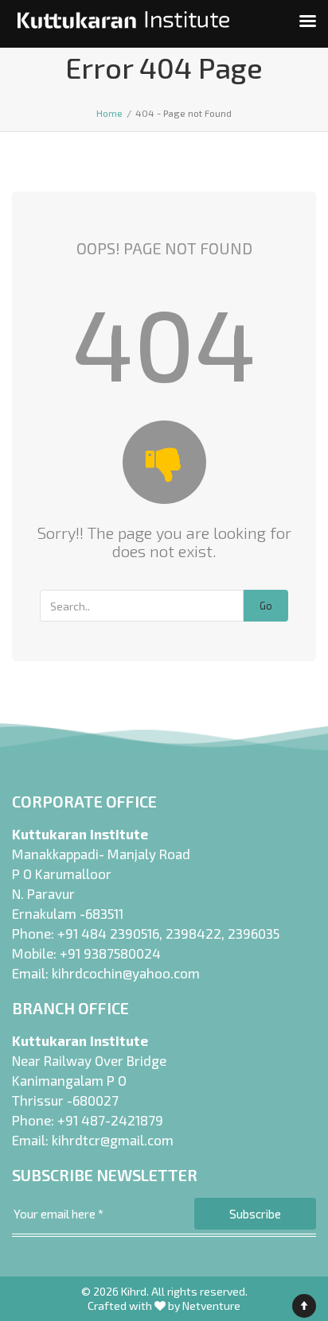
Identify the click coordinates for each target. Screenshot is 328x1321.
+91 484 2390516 (108, 933)
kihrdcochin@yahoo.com (126, 973)
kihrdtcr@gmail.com (113, 1140)
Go (266, 605)
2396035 (253, 933)
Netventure (211, 1305)
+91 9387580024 (110, 953)
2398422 (193, 933)
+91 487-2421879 (110, 1120)
